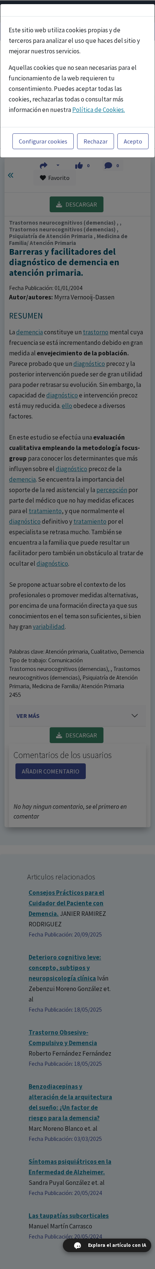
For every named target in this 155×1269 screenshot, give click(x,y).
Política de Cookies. (98, 110)
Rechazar (96, 141)
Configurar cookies (43, 141)
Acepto (133, 141)
